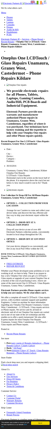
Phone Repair (37, 39)
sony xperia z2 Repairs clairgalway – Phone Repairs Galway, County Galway (28, 344)
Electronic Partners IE (10, 39)
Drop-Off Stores (14, 379)
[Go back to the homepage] (22, 3)
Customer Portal (13, 398)
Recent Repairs (7, 42)
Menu (3, 12)
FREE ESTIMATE (15, 264)
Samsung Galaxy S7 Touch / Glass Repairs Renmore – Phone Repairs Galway (28, 351)
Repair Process (13, 415)
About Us (11, 374)
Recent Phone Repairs (16, 334)
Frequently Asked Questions (19, 412)
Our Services (12, 376)
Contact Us (11, 396)
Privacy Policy (13, 384)
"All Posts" (17, 348)
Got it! (40, 423)
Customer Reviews (15, 403)
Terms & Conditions (15, 386)
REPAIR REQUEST (16, 266)
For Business (12, 381)
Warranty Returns (14, 400)
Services (25, 39)
